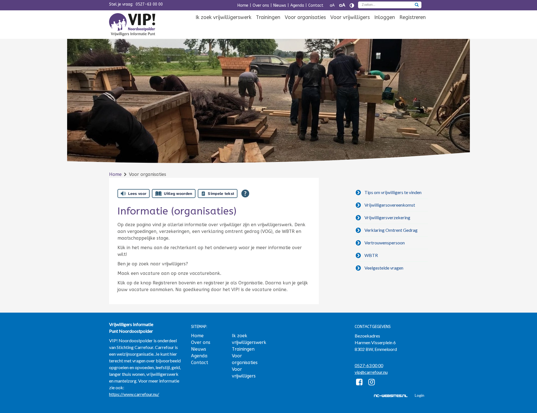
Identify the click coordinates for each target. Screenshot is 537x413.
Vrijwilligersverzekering (387, 217)
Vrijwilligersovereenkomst (389, 204)
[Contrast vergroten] (352, 5)
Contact (315, 5)
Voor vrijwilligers (350, 17)
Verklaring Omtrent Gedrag (391, 230)
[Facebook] (359, 383)
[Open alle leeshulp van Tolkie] (245, 193)
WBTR (371, 255)
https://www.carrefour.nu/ (134, 394)
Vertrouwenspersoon (384, 242)
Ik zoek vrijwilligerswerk (223, 17)
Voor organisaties (305, 17)
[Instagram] (371, 383)
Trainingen (268, 17)
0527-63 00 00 (149, 4)
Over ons (261, 5)
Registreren (412, 17)
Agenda (297, 5)
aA (332, 5)
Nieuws (279, 5)
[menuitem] (223, 18)
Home (242, 5)
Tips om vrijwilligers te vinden (392, 192)
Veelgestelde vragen (383, 267)
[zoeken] (416, 5)
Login (419, 395)
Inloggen (384, 17)
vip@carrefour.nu (371, 372)
